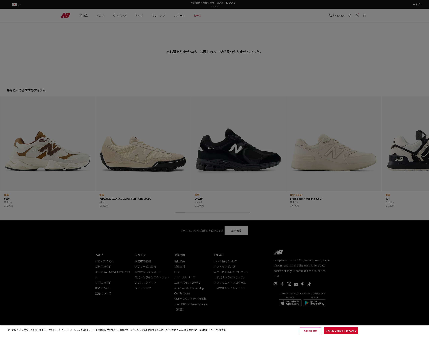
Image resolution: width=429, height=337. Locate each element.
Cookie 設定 (310, 330)
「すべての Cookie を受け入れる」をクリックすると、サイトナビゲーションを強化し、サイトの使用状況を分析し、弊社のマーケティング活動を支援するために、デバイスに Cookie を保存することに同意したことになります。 (116, 330)
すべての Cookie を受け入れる (341, 330)
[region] (214, 331)
